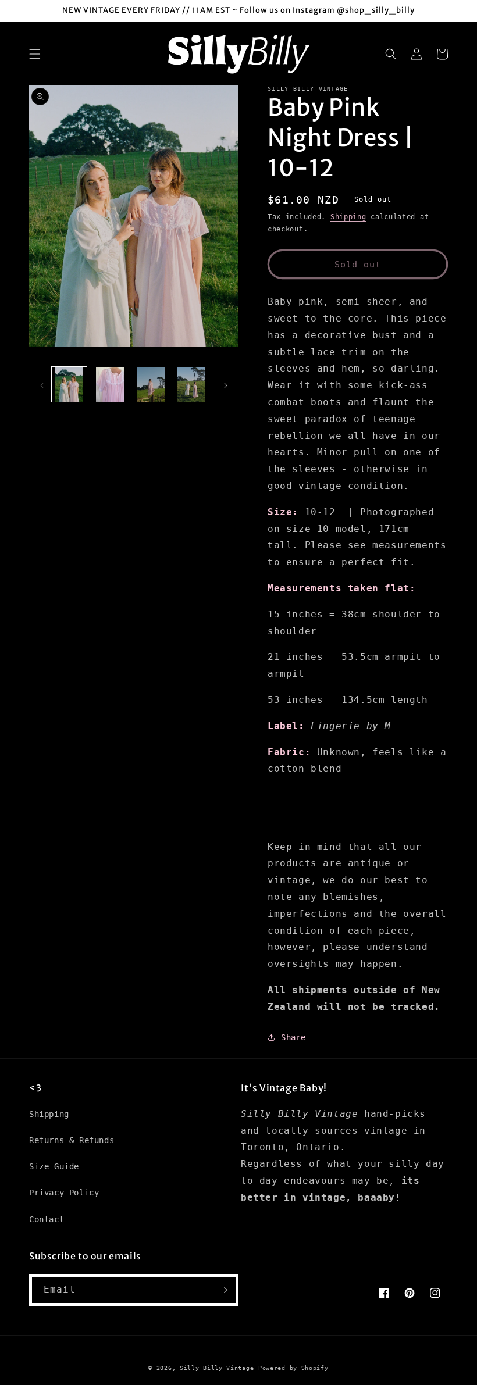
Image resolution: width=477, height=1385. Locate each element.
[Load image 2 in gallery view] (109, 384)
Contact (46, 1219)
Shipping (348, 217)
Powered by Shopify (293, 1368)
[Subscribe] (223, 1290)
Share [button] (293, 1037)
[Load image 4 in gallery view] (191, 384)
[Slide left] (42, 384)
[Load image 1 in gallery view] (69, 384)
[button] (35, 54)
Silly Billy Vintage (217, 1368)
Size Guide (54, 1166)
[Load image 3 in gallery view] (150, 384)
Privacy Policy (64, 1192)
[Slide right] (225, 384)
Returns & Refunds (71, 1140)
